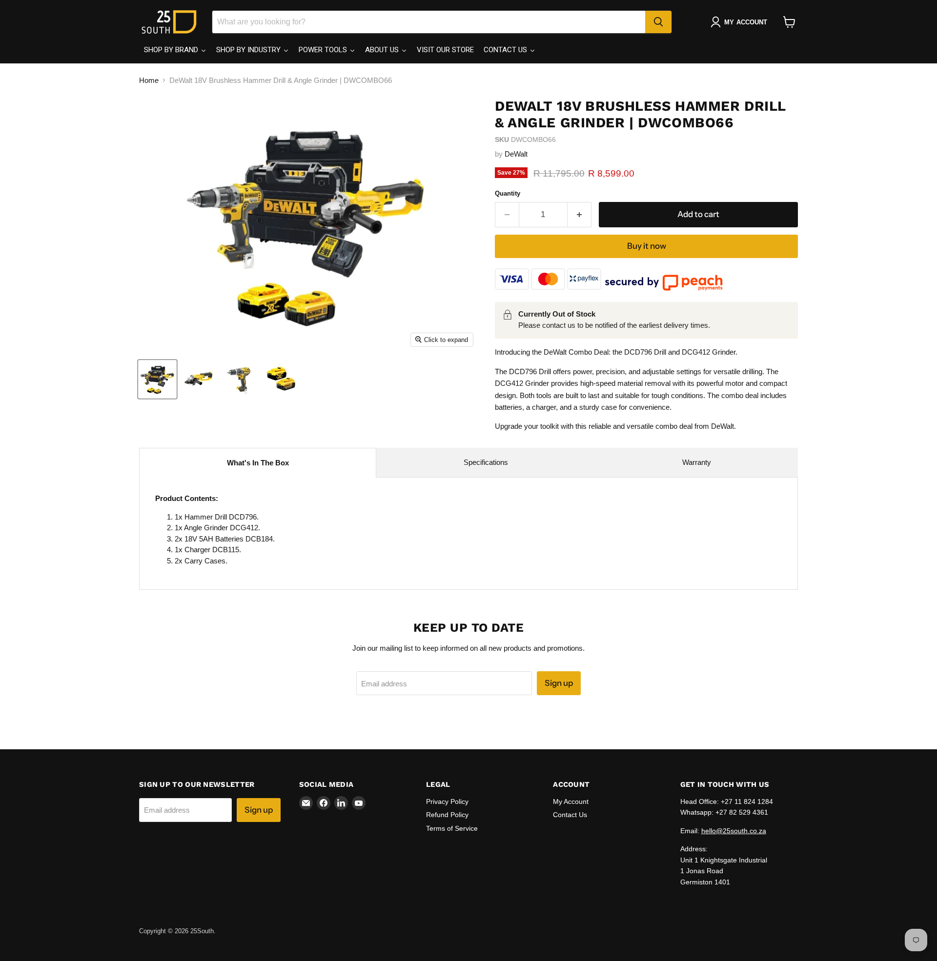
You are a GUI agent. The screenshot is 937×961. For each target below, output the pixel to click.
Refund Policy (447, 815)
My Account (571, 801)
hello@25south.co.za (733, 831)
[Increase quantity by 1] (579, 214)
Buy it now (646, 246)
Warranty (696, 462)
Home (149, 80)
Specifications (486, 462)
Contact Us (570, 815)
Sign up (559, 683)
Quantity (507, 193)
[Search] (658, 22)
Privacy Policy (447, 801)
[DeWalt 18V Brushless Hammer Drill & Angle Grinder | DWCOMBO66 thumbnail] (157, 379)
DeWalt (516, 154)
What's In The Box (258, 463)
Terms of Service (452, 828)
